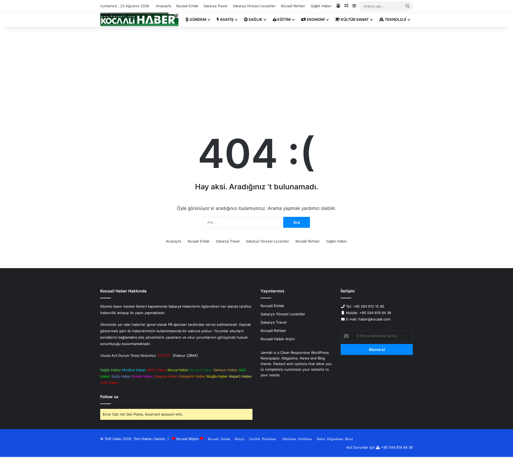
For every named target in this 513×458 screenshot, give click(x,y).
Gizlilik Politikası (262, 438)
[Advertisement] (256, 72)
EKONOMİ (315, 19)
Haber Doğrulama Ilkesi (335, 438)
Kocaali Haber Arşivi (278, 339)
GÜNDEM (197, 19)
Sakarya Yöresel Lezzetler (254, 6)
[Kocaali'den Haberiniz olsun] (139, 19)
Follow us (109, 396)
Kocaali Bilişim (187, 439)
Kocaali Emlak (187, 6)
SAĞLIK (255, 19)
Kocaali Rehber (293, 6)
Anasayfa (163, 6)
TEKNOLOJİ (395, 19)
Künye (239, 438)
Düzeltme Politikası (297, 438)
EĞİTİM (284, 19)
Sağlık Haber (321, 6)
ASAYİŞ (226, 19)
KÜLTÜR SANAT (354, 19)
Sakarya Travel (215, 6)
